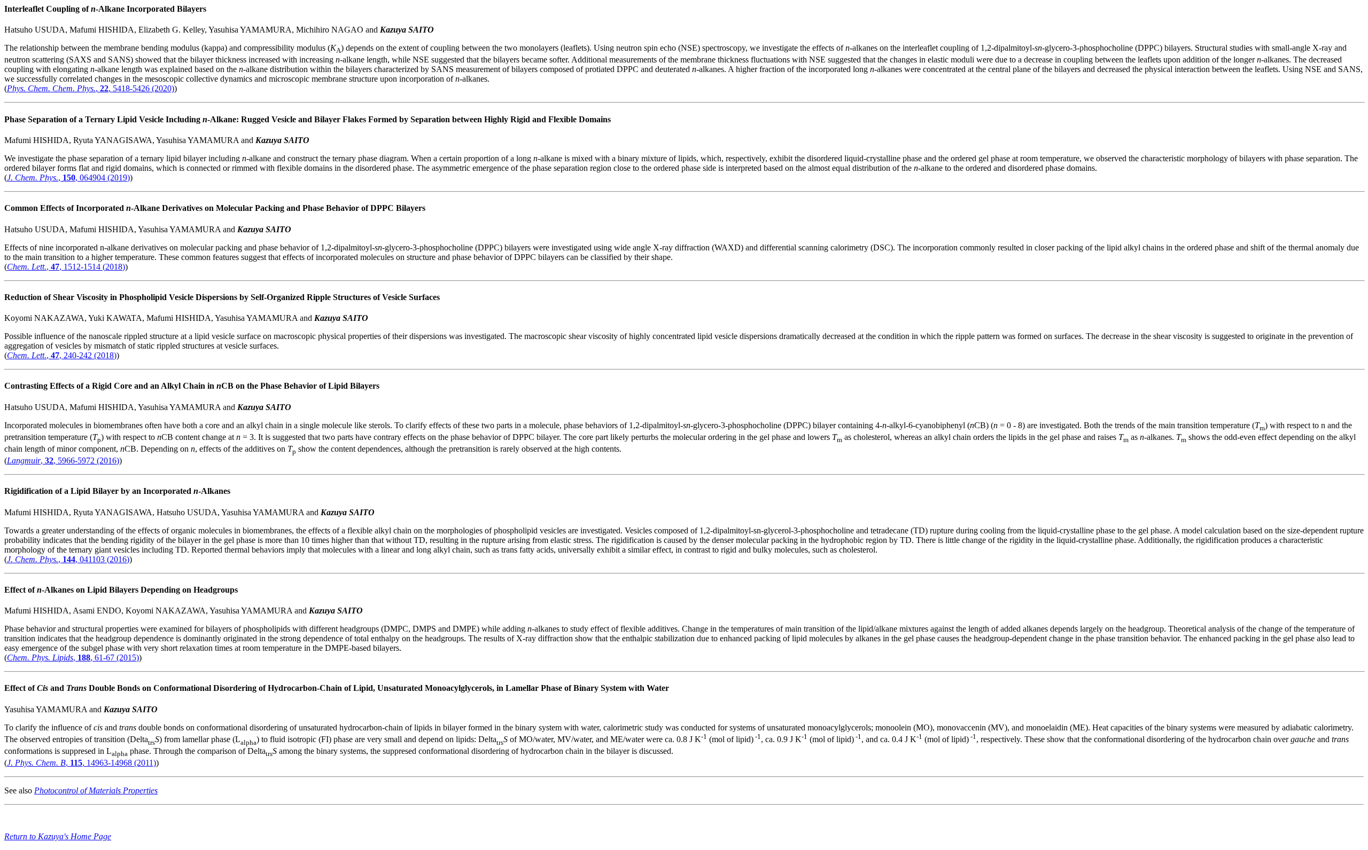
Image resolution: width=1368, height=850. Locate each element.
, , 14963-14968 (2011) (81, 762)
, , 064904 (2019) (68, 177)
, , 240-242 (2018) (61, 355)
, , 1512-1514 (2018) (66, 266)
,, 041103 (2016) (68, 559)
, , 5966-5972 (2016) (63, 460)
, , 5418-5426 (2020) (90, 88)
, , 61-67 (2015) (73, 657)
